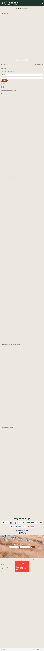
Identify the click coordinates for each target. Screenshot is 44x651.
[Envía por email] (23, 60)
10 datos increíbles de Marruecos (7, 427)
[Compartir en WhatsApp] (17, 60)
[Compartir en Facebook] (19, 60)
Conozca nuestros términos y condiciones (9, 90)
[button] (42, 3)
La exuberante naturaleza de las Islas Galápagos (10, 510)
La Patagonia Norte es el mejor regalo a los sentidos (10, 344)
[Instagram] (3, 87)
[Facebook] (1, 87)
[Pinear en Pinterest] (25, 60)
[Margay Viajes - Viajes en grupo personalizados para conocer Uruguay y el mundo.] (9, 3)
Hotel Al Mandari (38, 64)
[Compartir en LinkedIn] (27, 60)
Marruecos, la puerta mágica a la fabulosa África (10, 177)
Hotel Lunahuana (6, 64)
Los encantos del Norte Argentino (7, 260)
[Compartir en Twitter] (21, 60)
